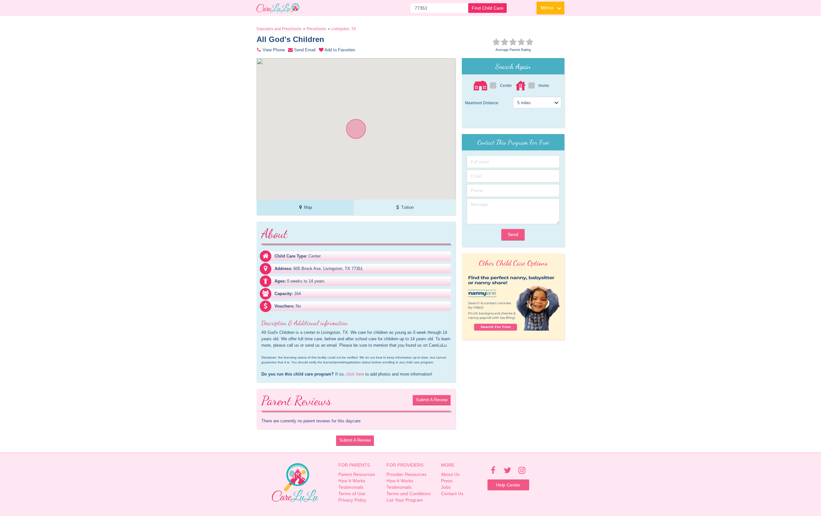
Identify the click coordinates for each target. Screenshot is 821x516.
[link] (278, 8)
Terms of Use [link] (351, 493)
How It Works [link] (351, 480)
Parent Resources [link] (356, 474)
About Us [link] (450, 474)
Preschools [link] (316, 29)
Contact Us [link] (452, 493)
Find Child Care (488, 8)
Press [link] (447, 480)
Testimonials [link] (350, 487)
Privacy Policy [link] (352, 500)
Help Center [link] (508, 484)
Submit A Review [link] (431, 399)
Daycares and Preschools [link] (279, 29)
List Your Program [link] (404, 500)
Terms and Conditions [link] (408, 493)
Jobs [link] (446, 487)
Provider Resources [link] (406, 474)
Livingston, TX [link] (343, 29)
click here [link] (355, 374)
